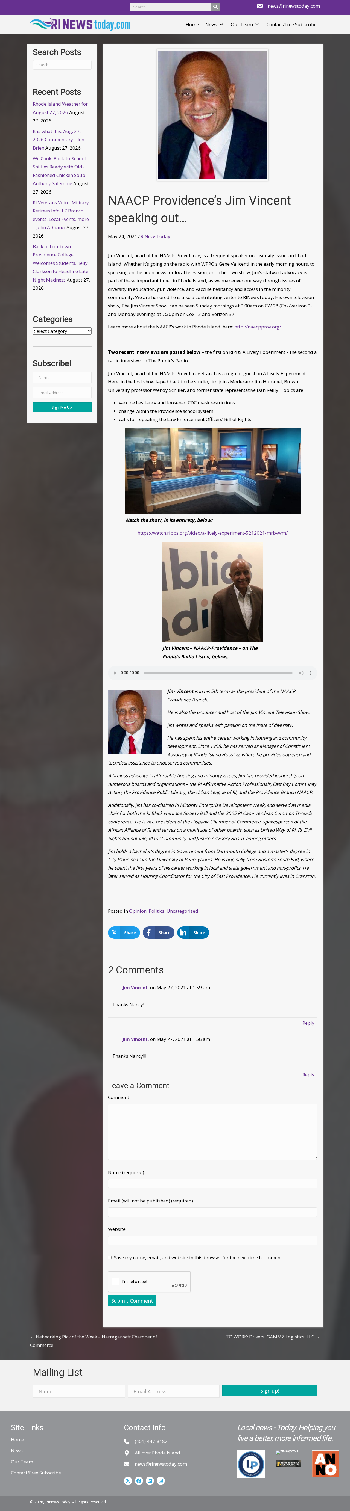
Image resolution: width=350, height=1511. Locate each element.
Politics (156, 911)
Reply (308, 1023)
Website (117, 1229)
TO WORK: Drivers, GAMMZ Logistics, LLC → (273, 1337)
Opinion (138, 911)
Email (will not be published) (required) (150, 1201)
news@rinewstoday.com (294, 6)
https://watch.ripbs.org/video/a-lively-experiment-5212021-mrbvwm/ (213, 533)
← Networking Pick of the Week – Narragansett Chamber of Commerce (93, 1341)
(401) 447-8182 (151, 1441)
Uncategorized (182, 911)
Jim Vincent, (136, 988)
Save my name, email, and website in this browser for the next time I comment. (198, 1257)
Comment (118, 1097)
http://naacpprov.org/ (257, 327)
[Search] (215, 7)
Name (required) (126, 1172)
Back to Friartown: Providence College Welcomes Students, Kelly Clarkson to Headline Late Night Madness (60, 263)
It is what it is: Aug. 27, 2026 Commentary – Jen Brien (58, 139)
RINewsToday (155, 236)
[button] (221, 24)
